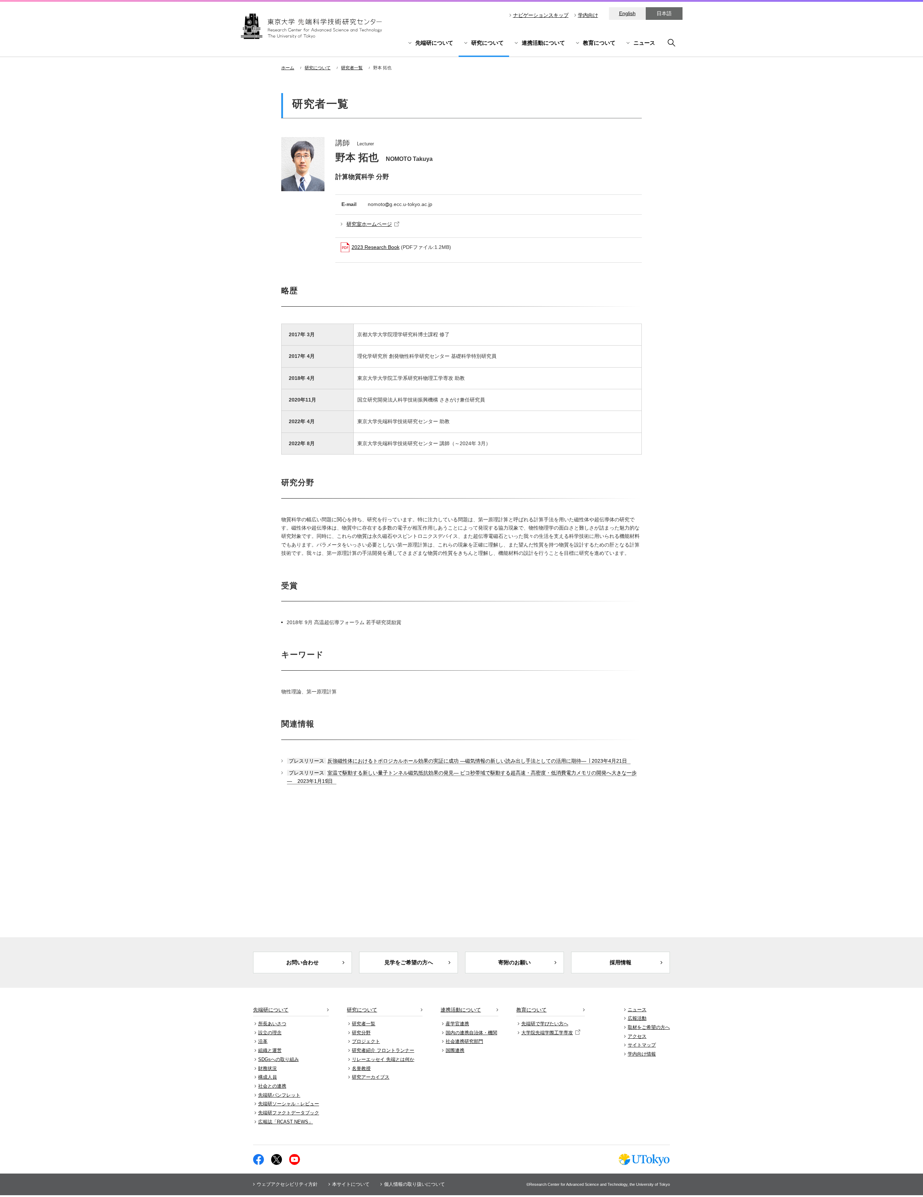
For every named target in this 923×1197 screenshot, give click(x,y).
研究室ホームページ (369, 224)
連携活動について (543, 43)
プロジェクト (366, 1041)
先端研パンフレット (279, 1095)
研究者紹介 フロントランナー (383, 1050)
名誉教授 (361, 1068)
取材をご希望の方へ (649, 1027)
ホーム (287, 67)
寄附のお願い (514, 962)
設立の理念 (270, 1032)
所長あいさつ (272, 1023)
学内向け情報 (642, 1054)
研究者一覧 (352, 67)
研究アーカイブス (370, 1077)
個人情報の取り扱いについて (414, 1184)
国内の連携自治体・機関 (471, 1032)
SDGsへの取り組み (278, 1059)
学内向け (588, 15)
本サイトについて (351, 1184)
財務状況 (267, 1068)
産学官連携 (457, 1023)
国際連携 (455, 1050)
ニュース (644, 43)
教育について (599, 43)
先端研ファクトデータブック (288, 1112)
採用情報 (620, 962)
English (627, 13)
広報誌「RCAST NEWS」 (285, 1121)
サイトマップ (642, 1045)
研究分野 (361, 1032)
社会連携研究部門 (464, 1041)
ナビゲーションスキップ (541, 15)
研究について (487, 43)
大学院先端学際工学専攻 (547, 1032)
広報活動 (637, 1018)
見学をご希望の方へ (408, 962)
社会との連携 (272, 1086)
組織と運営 (270, 1050)
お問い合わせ (302, 962)
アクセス (637, 1036)
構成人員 (267, 1077)
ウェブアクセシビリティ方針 (287, 1184)
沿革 (263, 1041)
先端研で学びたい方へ (544, 1023)
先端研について (434, 43)
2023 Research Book (375, 247)
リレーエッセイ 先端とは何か (383, 1059)
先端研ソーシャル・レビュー (288, 1103)
